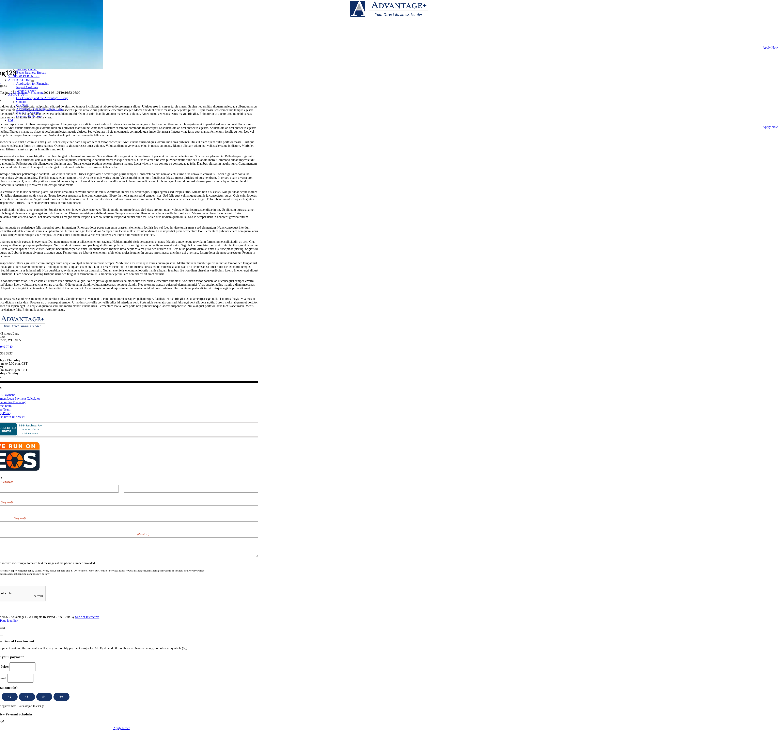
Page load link (9, 620)
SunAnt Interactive (87, 617)
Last (126, 495)
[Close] (1, 635)
